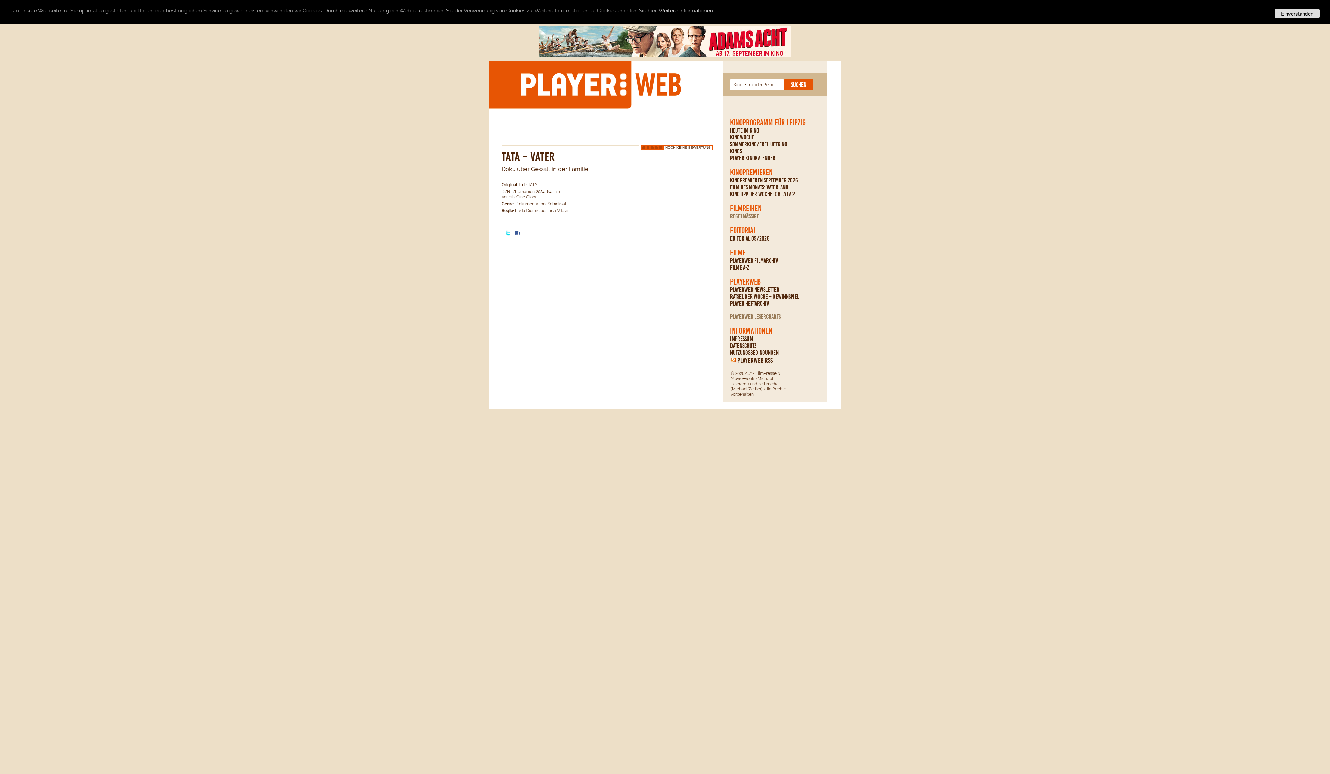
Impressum (741, 339)
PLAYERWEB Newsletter (754, 290)
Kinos (736, 151)
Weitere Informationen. (686, 11)
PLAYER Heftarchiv (749, 303)
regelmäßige (744, 216)
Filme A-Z (739, 267)
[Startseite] (600, 84)
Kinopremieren (751, 172)
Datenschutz (743, 346)
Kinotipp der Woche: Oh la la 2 (762, 194)
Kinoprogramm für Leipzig (768, 122)
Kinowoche (742, 137)
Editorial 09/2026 (750, 238)
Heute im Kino (744, 130)
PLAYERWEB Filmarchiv (754, 261)
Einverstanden (1297, 13)
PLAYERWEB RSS (755, 360)
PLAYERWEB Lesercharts (755, 317)
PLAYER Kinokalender (752, 158)
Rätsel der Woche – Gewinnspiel (764, 297)
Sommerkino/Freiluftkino (758, 144)
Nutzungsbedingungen (754, 353)
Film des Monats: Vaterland (759, 187)
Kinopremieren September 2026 (764, 180)
